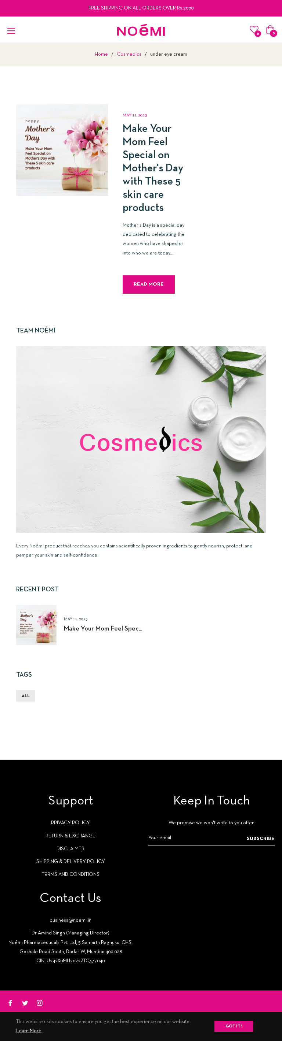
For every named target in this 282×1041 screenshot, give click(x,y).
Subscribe (261, 838)
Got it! (233, 1026)
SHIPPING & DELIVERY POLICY (70, 861)
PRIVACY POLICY (70, 823)
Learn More (28, 1031)
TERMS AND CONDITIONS (71, 874)
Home (101, 54)
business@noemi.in (70, 920)
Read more (149, 284)
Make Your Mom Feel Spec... (103, 629)
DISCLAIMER (70, 849)
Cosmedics (129, 54)
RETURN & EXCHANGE (70, 836)
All (26, 696)
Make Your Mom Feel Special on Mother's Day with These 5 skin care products (153, 168)
